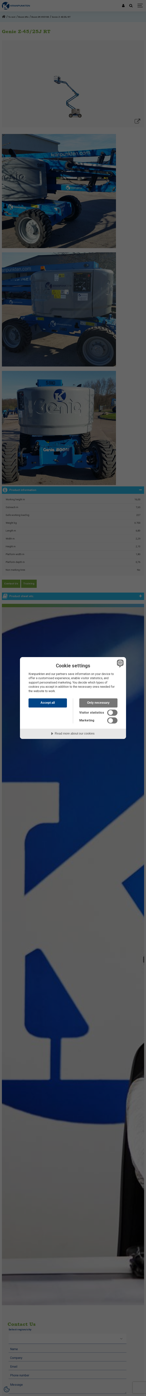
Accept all (47, 702)
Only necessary (98, 702)
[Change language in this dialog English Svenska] (119, 663)
